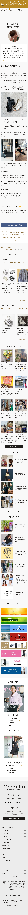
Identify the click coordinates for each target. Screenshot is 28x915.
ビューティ (13, 262)
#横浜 (4, 237)
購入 (9, 725)
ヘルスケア (5, 836)
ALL (2, 308)
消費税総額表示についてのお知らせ (8, 896)
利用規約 (17, 895)
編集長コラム (6, 848)
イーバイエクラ (10, 773)
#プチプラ (24, 232)
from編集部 (6, 861)
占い (3, 851)
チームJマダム (6, 845)
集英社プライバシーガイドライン (8, 895)
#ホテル (23, 235)
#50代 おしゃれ (11, 237)
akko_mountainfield (9, 60)
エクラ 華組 (5, 842)
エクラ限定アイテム (11, 770)
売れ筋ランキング (10, 766)
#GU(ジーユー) (21, 237)
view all (22, 300)
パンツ (14, 308)
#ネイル (5, 235)
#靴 (2, 232)
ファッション (4, 262)
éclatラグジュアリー (8, 827)
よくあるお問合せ (13, 894)
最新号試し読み (12, 718)
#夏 (11, 232)
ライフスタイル (22, 262)
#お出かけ (16, 235)
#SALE (14, 240)
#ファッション (16, 232)
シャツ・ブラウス (22, 308)
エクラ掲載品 (9, 768)
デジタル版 (11, 723)
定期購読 (10, 720)
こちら (12, 889)
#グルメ (11, 235)
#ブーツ (7, 232)
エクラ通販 (5, 858)
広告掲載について (5, 894)
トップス (7, 308)
